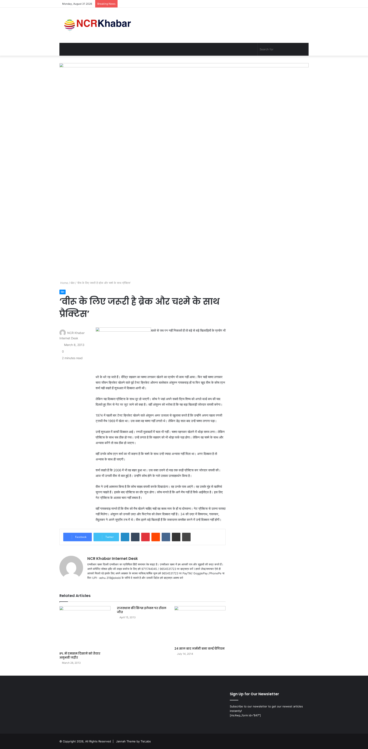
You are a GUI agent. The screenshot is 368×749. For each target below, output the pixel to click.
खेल (72, 283)
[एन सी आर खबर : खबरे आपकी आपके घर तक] (98, 25)
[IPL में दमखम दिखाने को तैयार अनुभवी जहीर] (85, 627)
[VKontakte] (166, 537)
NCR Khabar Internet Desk (112, 558)
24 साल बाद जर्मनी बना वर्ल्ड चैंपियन (199, 648)
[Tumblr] (135, 537)
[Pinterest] (145, 537)
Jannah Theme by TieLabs (133, 741)
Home (63, 283)
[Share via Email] (176, 537)
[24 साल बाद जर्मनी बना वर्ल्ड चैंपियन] (200, 625)
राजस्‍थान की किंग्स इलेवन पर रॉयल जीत (141, 610)
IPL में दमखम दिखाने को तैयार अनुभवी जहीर (79, 655)
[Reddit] (155, 537)
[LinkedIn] (125, 537)
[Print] (186, 537)
